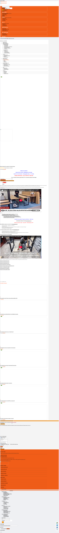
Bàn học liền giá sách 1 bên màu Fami (5, 264)
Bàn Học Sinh (4, 28)
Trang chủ (1, 38)
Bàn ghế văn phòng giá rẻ (4, 467)
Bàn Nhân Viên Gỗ (4, 8)
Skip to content (2, 0)
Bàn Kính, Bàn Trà (4, 34)
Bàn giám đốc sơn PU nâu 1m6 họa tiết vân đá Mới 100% (8, 298)
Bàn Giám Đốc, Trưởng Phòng (8, 46)
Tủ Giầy (4, 61)
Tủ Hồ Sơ (3, 17)
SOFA (3, 67)
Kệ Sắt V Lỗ (3, 24)
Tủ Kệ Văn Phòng (6, 507)
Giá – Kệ (3, 22)
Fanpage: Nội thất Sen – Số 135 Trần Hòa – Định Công (24, 175)
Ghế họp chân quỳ (6, 52)
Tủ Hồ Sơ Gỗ (4, 18)
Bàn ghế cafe (4, 33)
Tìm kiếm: (3, 520)
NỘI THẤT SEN (4, 489)
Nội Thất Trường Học (5, 27)
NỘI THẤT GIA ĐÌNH (5, 38)
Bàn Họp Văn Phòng (5, 9)
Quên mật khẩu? (2, 530)
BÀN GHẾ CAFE (5, 42)
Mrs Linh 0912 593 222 (3, 456)
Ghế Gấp (3, 15)
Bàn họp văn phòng (3, 471)
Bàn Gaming (3, 36)
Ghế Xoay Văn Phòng (5, 13)
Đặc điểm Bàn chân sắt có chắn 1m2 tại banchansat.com (12, 216)
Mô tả (3, 184)
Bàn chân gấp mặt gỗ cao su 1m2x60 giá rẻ (6, 331)
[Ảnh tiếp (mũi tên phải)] (1, 532)
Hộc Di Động (4, 20)
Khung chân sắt (4, 10)
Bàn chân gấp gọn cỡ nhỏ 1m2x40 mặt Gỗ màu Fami (8, 365)
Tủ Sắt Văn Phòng (4, 19)
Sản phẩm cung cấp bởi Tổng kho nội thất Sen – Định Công (10, 214)
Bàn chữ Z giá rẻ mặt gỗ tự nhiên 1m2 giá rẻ (7, 418)
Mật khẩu (1, 527)
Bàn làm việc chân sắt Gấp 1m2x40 (5, 269)
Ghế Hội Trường (6, 65)
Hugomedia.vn (11, 490)
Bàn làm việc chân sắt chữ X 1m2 (4, 263)
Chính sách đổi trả (3, 485)
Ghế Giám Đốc (4, 14)
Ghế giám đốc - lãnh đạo (4, 475)
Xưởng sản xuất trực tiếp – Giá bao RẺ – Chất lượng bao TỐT (10, 215)
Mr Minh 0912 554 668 (3, 455)
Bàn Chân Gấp (6, 45)
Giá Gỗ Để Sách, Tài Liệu (5, 23)
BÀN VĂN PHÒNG (6, 44)
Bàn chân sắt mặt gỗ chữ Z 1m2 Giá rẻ (6, 383)
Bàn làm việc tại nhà (11, 38)
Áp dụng (2, 446)
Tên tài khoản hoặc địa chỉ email (5, 525)
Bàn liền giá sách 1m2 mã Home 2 (4, 268)
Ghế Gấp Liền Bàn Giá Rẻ (5, 29)
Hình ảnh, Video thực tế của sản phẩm (9, 217)
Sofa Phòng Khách (6, 69)
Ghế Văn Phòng (4, 12)
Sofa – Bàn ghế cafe (5, 32)
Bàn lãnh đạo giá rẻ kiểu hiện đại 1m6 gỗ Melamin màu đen (9, 314)
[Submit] (3, 522)
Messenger (57, 528)
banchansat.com (14, 224)
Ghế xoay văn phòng (3, 473)
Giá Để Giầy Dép (4, 25)
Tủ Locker (5, 503)
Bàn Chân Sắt (4, 7)
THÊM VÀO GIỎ (3, 179)
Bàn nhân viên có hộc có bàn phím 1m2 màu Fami (7, 347)
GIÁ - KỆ (4, 54)
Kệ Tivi (4, 60)
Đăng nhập (8, 528)
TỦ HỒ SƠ (4, 70)
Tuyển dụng (2, 487)
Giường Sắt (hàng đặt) (5, 30)
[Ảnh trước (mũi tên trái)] (0, 532)
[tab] (25, 184)
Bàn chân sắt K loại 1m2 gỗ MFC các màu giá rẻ (7, 400)
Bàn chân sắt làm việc (4, 469)
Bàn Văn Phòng (4, 6)
